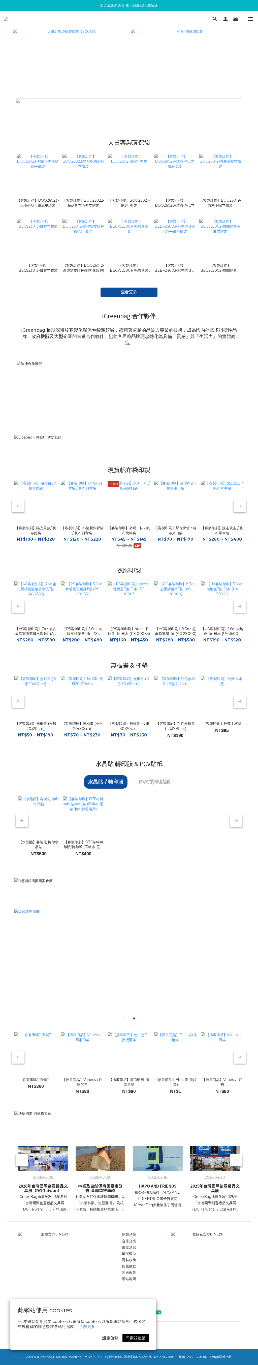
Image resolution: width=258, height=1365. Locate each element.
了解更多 (87, 1326)
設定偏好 (110, 1338)
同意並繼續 (135, 1338)
